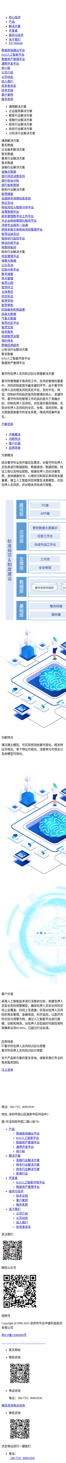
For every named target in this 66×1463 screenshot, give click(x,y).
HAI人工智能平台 (27, 1138)
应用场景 (15, 447)
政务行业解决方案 (28, 1169)
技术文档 (22, 1195)
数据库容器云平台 (28, 1133)
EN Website (16, 43)
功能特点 (15, 438)
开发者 (13, 30)
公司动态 (22, 1218)
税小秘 (20, 1151)
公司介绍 (22, 1213)
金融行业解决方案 (28, 1160)
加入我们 (22, 1222)
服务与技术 (16, 35)
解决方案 (15, 26)
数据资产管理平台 (28, 1142)
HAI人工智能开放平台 (30, 1182)
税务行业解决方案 (28, 1164)
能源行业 (22, 1173)
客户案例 (22, 1200)
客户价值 (15, 443)
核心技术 (15, 17)
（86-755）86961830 (22, 1458)
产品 (12, 21)
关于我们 (15, 39)
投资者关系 (23, 1226)
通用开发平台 (25, 1146)
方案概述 (15, 434)
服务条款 (22, 1204)
